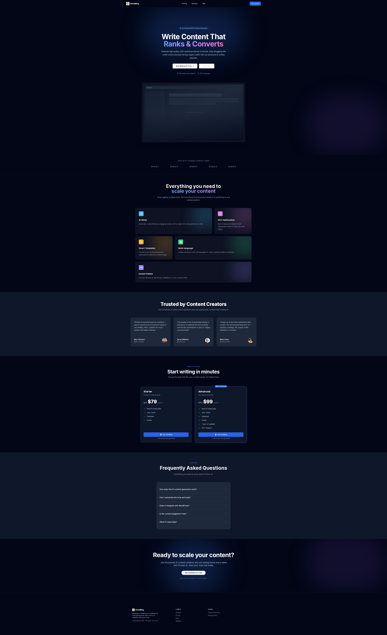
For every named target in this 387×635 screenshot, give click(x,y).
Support (178, 612)
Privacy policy (212, 615)
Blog (177, 618)
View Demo (206, 66)
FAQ (203, 3)
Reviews (195, 3)
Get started (255, 3)
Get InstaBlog (167, 434)
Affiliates (178, 621)
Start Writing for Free (184, 66)
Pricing (184, 3)
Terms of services (214, 612)
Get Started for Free (193, 573)
